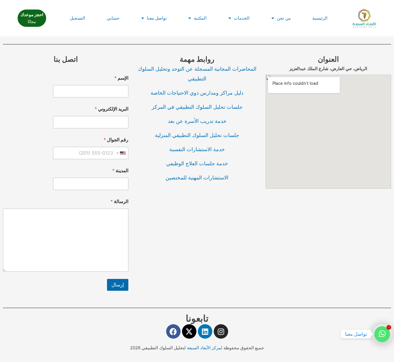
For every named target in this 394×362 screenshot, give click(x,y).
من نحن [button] (284, 18)
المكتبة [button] (200, 18)
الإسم (121, 78)
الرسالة (119, 201)
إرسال (117, 285)
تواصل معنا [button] (157, 18)
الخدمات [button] (241, 18)
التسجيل (77, 18)
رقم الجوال (116, 139)
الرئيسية (319, 18)
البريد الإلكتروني (111, 109)
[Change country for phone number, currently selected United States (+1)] (121, 153)
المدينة (120, 170)
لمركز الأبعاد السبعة (205, 347)
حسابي (113, 18)
